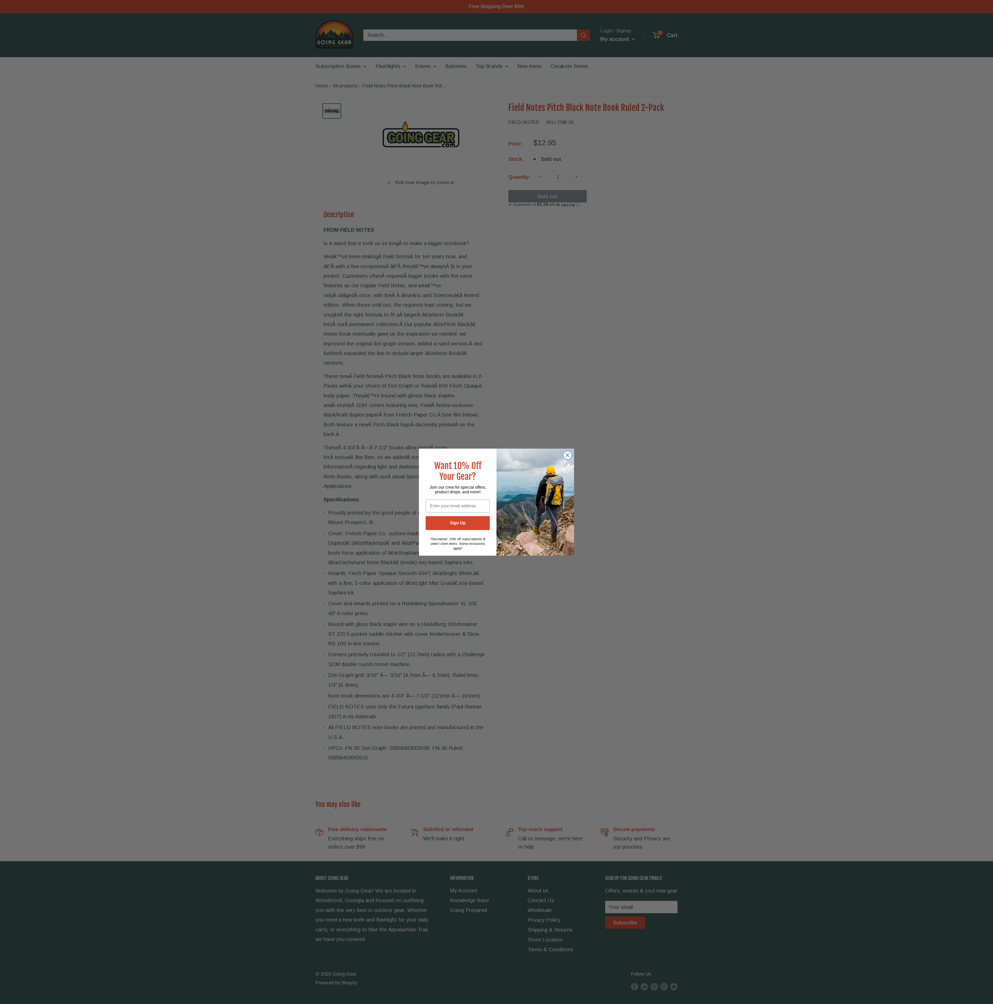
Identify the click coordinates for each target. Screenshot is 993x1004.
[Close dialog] (567, 455)
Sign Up (458, 523)
